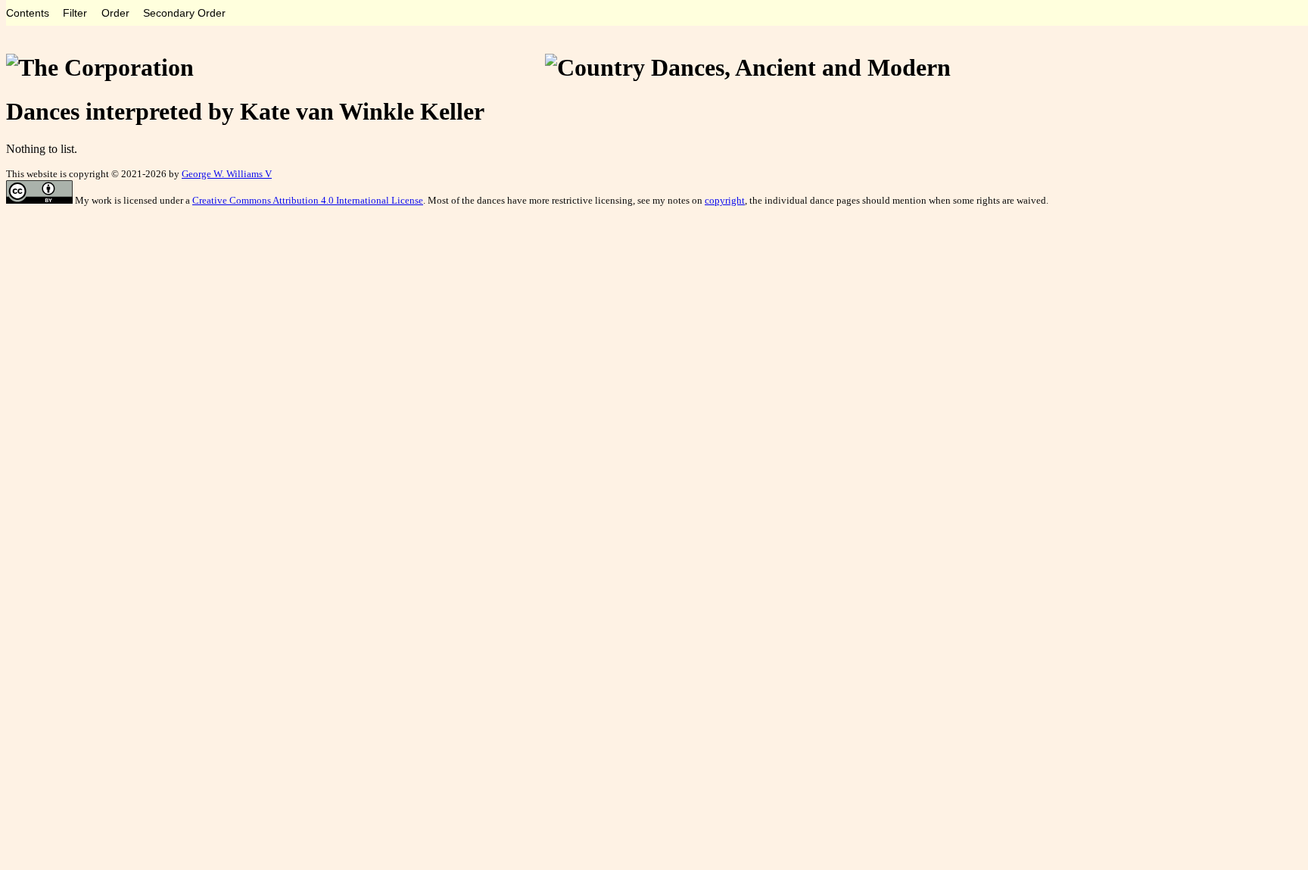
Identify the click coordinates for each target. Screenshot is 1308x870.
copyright (725, 200)
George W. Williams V (227, 173)
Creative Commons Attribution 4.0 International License (307, 200)
